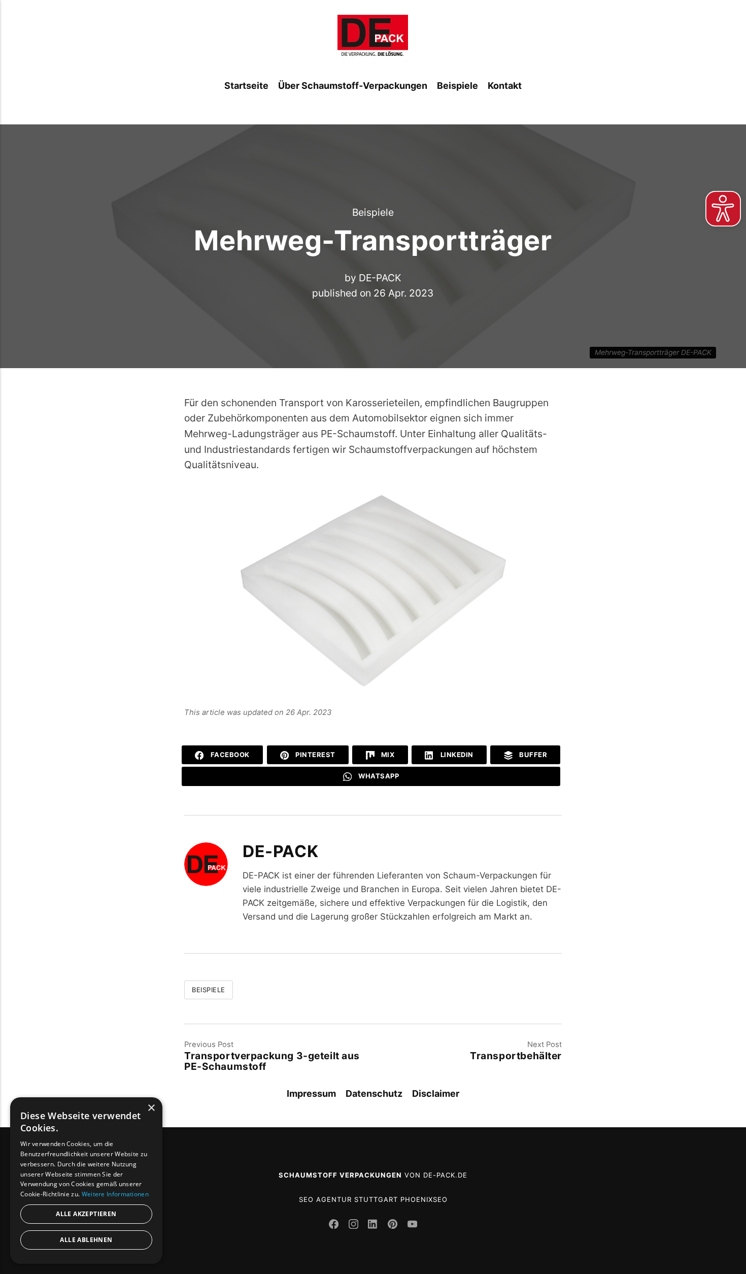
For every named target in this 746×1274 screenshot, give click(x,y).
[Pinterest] (394, 1225)
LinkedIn (455, 754)
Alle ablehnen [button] (86, 1239)
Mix (386, 754)
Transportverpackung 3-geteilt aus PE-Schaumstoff (272, 1061)
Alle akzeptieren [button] (86, 1214)
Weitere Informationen (115, 1194)
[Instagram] (355, 1225)
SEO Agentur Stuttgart (348, 1199)
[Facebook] (335, 1225)
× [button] (151, 1108)
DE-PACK (380, 278)
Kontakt (505, 85)
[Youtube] (412, 1225)
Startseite (246, 85)
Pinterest (314, 754)
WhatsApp (378, 776)
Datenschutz (374, 1093)
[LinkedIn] (374, 1225)
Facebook (229, 754)
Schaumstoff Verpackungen (340, 1175)
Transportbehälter (516, 1056)
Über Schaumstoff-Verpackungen (352, 85)
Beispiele (457, 85)
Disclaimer (435, 1093)
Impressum (311, 1093)
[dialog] (86, 1180)
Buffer (533, 754)
